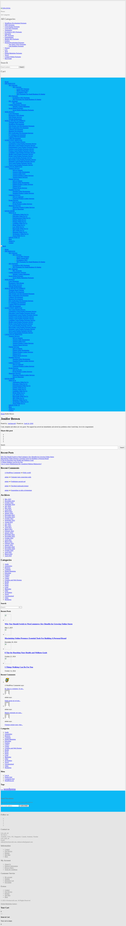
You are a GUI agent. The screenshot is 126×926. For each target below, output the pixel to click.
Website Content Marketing (21, 106)
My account (8, 877)
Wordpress (8, 599)
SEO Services (13, 85)
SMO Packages (9, 25)
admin (7, 477)
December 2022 (10, 534)
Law (6, 50)
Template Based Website (16, 122)
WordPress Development (16, 124)
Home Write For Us (19, 225)
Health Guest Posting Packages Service (21, 154)
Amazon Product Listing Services (23, 175)
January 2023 (9, 533)
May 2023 (8, 526)
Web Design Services (15, 117)
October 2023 (9, 518)
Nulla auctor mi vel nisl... (12, 701)
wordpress (10, 789)
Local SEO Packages (11, 28)
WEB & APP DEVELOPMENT (15, 121)
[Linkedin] (5, 824)
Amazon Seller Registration (21, 172)
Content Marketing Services (17, 105)
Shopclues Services (15, 205)
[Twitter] (5, 436)
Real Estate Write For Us (20, 228)
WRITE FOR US (14, 237)
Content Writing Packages (13, 57)
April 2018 (8, 556)
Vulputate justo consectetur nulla (21, 477)
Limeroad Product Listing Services (23, 198)
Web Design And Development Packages (21, 126)
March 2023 (8, 529)
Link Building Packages (16, 46)
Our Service (8, 851)
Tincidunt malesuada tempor (19, 486)
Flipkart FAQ (17, 186)
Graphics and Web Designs (13, 580)
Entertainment (9, 37)
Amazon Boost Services (20, 177)
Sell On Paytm (17, 202)
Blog (10, 239)
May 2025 (8, 499)
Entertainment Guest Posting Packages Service (23, 147)
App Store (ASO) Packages (17, 44)
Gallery (7, 576)
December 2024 (10, 501)
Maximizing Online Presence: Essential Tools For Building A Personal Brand (25, 458)
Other (6, 591)
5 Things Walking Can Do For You (12, 462)
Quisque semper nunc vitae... (14, 725)
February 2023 (9, 531)
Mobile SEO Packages (12, 39)
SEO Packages (13, 96)
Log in (7, 775)
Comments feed (9, 779)
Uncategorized (9, 596)
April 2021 (8, 540)
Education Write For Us (20, 216)
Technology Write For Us (20, 234)
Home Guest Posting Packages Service (21, 156)
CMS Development (15, 138)
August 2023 (9, 522)
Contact (11, 243)
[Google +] (5, 440)
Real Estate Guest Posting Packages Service (22, 159)
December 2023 (10, 515)
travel (2, 789)
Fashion (7, 41)
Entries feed (8, 777)
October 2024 (9, 503)
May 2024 (8, 508)
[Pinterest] (5, 438)
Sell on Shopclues (18, 209)
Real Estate (8, 58)
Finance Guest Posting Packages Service (21, 151)
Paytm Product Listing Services (22, 204)
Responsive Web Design (16, 115)
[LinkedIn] (5, 441)
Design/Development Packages (14, 42)
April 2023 (8, 527)
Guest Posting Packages (12, 27)
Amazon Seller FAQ (19, 174)
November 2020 (10, 549)
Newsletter (8, 882)
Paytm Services (13, 200)
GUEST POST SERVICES (13, 140)
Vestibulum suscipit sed (18, 481)
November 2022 (10, 536)
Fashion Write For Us (19, 220)
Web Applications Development (18, 128)
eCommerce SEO (22, 92)
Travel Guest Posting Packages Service (21, 165)
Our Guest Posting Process (17, 142)
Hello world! (27, 472)
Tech (6, 51)
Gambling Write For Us (20, 223)
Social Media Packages (16, 108)
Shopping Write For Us (20, 232)
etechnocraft (12, 423)
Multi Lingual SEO (23, 90)
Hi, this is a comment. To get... (14, 689)
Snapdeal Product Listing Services (23, 193)
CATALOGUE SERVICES (13, 167)
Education (8, 34)
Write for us (12, 213)
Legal (6, 587)
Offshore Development (16, 129)
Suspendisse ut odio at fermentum (21, 490)
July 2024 (8, 506)
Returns (7, 853)
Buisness (7, 568)
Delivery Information (11, 866)
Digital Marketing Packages (13, 53)
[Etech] (3, 246)
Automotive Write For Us (20, 214)
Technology (8, 592)
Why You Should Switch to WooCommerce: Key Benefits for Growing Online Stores (27, 457)
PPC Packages (9, 35)
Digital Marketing (10, 571)
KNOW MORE (10, 211)
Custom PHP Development (17, 136)
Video (6, 598)
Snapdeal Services (14, 190)
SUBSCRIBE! (24, 806)
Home (7, 82)
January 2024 (9, 513)
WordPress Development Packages (15, 23)
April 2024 (8, 510)
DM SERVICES (10, 83)
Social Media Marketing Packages (23, 110)
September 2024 (10, 504)
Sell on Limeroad (18, 197)
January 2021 (9, 545)
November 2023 (10, 517)
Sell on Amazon (18, 170)
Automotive (8, 30)
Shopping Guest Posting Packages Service (22, 161)
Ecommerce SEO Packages (13, 32)
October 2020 (9, 550)
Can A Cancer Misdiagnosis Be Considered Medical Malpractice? (21, 464)
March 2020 (8, 554)
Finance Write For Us (19, 221)
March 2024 (8, 511)
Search (22, 67)
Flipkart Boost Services (20, 188)
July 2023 (8, 524)
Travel (7, 55)
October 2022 (9, 538)
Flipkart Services (14, 179)
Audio (7, 564)
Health (7, 582)
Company (8, 569)
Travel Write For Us (19, 236)
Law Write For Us (18, 227)
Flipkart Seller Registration (21, 182)
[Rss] (5, 825)
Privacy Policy (9, 868)
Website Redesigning (15, 119)
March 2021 (8, 541)
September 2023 (10, 520)
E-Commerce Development (17, 135)
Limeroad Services (14, 195)
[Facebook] (5, 434)
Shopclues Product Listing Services (24, 207)
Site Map (7, 855)
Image (7, 585)
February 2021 (9, 543)
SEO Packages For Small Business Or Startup (31, 94)
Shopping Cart (9, 881)
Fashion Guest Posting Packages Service (21, 149)
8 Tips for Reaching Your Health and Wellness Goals (17, 460)
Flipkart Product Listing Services (23, 184)
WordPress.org (9, 780)
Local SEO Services (23, 89)
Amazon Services (14, 168)
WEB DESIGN (10, 112)
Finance (7, 48)
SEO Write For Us (18, 230)
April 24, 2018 (28, 423)
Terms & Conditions (11, 869)
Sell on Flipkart (17, 181)
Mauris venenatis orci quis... (13, 713)
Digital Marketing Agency (9, 904)
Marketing (8, 589)
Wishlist (7, 879)
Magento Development (16, 131)
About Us (12, 241)
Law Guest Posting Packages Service (20, 158)
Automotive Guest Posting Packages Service (22, 144)
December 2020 (10, 547)
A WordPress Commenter (13, 472)
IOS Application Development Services (21, 133)
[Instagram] (5, 822)
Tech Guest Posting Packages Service (20, 163)
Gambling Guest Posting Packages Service (22, 152)
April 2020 (8, 552)
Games (7, 578)
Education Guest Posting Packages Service (22, 145)
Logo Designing (14, 113)
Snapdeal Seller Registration (21, 191)
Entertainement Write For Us (21, 218)
